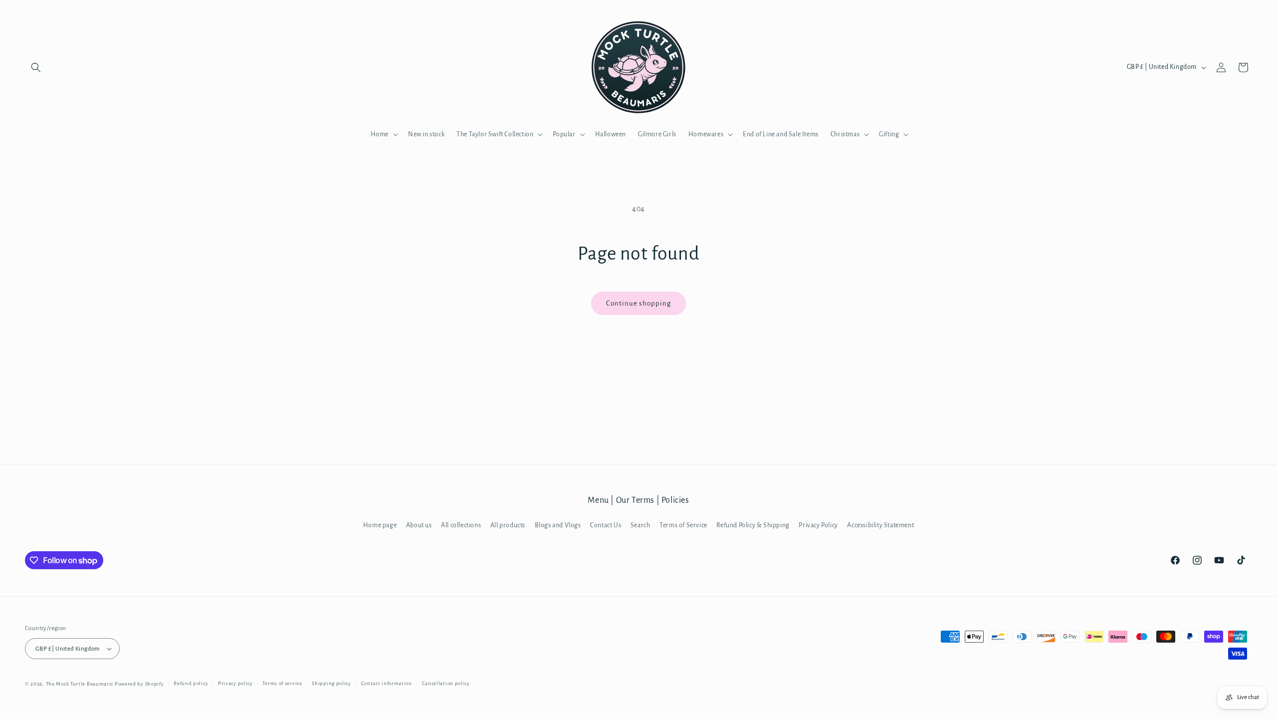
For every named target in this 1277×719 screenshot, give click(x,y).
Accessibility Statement (880, 525)
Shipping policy (331, 683)
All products (507, 525)
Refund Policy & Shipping (752, 525)
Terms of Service (683, 525)
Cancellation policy (446, 683)
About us (419, 525)
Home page (380, 525)
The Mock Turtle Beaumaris (80, 684)
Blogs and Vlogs (558, 525)
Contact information (386, 683)
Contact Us (605, 525)
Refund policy (191, 683)
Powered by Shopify (139, 684)
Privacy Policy (818, 525)
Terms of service (282, 683)
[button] (36, 67)
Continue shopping (638, 303)
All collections (461, 525)
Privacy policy (235, 683)
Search (640, 525)
